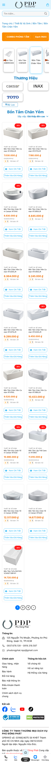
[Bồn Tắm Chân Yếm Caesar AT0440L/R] (38, 314)
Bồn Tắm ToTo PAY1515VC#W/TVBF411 (12, 572)
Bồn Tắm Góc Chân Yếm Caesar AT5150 (12, 512)
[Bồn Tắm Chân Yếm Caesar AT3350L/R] (38, 193)
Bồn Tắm (37, 23)
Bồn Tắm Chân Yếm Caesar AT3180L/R (38, 391)
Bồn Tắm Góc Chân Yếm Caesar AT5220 (37, 512)
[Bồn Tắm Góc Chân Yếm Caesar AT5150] (13, 495)
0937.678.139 (14, 645)
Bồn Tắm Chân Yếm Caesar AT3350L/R (38, 210)
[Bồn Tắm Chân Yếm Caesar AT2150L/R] (13, 133)
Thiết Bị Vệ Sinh (22, 23)
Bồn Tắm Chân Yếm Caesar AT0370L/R (13, 331)
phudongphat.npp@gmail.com (22, 650)
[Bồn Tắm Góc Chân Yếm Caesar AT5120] (13, 435)
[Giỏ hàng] (47, 5)
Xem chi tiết (14, 169)
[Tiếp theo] (33, 607)
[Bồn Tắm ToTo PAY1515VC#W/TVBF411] (13, 555)
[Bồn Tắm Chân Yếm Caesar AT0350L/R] (38, 254)
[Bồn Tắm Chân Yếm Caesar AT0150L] (13, 374)
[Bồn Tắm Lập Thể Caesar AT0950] (38, 435)
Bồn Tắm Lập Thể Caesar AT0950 (38, 452)
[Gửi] (45, 13)
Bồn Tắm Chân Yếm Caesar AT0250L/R (13, 270)
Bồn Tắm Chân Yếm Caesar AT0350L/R (38, 270)
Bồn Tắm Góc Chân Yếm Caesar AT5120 (12, 452)
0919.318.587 (30, 645)
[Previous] (5, 60)
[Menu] (3, 4)
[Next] (45, 60)
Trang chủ (7, 23)
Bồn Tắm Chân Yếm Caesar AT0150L (13, 391)
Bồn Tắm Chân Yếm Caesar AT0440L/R (38, 331)
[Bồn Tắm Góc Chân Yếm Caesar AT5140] (13, 193)
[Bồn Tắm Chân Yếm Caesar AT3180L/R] (38, 374)
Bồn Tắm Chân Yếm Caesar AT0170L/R (38, 150)
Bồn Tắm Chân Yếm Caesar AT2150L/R (13, 150)
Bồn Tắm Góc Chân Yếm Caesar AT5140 (12, 210)
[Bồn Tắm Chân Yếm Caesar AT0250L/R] (13, 254)
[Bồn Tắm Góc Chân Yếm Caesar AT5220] (38, 495)
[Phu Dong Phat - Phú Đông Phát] (25, 5)
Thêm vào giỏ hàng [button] (13, 175)
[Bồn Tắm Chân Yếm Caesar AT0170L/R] (38, 133)
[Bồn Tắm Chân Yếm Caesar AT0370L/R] (13, 314)
